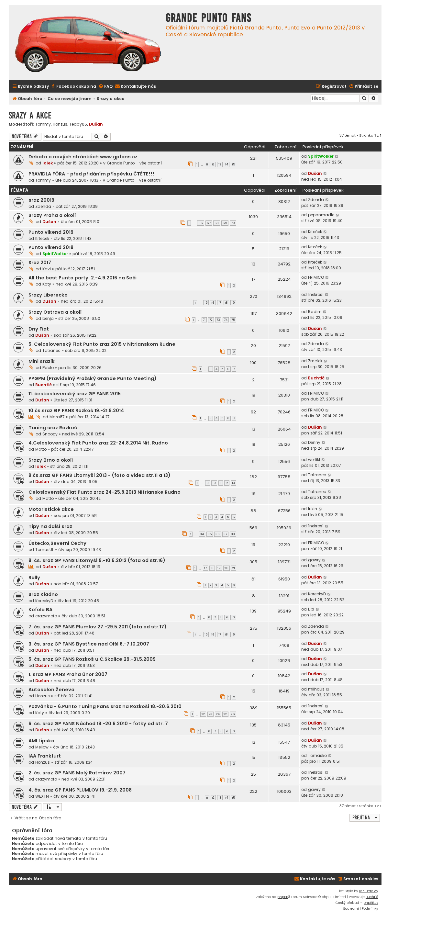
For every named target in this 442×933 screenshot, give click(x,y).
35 (210, 534)
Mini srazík (41, 361)
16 (213, 303)
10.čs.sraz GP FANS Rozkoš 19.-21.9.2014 (76, 410)
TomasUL (44, 549)
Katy (46, 284)
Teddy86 (78, 124)
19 (233, 303)
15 (233, 164)
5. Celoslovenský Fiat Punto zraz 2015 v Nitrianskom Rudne (101, 344)
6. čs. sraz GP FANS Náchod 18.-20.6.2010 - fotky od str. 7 (98, 723)
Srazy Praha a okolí (52, 215)
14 (226, 164)
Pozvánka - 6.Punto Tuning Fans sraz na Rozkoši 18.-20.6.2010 (105, 706)
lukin (312, 508)
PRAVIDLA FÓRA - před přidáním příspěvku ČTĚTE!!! (91, 174)
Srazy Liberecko (48, 295)
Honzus (60, 124)
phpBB (282, 896)
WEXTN (42, 796)
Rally (34, 577)
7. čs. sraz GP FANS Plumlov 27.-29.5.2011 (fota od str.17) (97, 627)
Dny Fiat (38, 329)
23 (210, 714)
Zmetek (315, 361)
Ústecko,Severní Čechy (57, 543)
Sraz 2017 (39, 262)
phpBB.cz (370, 902)
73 (218, 320)
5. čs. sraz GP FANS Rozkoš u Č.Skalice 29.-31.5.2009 (92, 659)
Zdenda (43, 206)
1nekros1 (316, 294)
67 (209, 223)
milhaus (316, 689)
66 (200, 223)
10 (214, 483)
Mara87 (57, 417)
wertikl (314, 459)
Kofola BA (40, 609)
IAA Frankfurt (44, 756)
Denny (314, 442)
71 (204, 320)
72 (211, 320)
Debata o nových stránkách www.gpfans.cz (83, 156)
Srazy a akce (30, 115)
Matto (41, 449)
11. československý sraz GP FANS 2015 (74, 393)
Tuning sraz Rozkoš (52, 427)
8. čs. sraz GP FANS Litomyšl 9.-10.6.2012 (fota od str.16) (96, 560)
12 (213, 164)
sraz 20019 (41, 200)
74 (225, 320)
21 (233, 568)
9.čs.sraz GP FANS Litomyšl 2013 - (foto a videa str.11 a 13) (99, 475)
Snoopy (50, 434)
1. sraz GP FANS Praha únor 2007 (67, 674)
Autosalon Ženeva (51, 689)
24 (218, 714)
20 (226, 568)
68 (217, 223)
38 (233, 534)
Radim (315, 311)
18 (226, 303)
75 (233, 320)
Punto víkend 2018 (50, 247)
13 (219, 164)
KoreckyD (44, 600)
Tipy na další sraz (50, 526)
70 (233, 223)
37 (225, 534)
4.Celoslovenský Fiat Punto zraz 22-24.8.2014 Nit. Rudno (98, 443)
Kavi (46, 269)
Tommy (43, 124)
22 (203, 714)
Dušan (96, 124)
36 (217, 534)
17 (219, 303)
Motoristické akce (51, 509)
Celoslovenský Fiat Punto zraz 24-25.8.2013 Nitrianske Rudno (104, 492)
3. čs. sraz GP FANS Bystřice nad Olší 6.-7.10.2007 (88, 644)
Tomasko (317, 755)
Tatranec (51, 350)
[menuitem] (73, 86)
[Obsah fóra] (88, 45)
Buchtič (43, 385)
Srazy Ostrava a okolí (55, 312)
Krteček (42, 238)
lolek (47, 163)
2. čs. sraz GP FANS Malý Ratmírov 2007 (77, 773)
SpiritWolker (321, 156)
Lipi (311, 609)
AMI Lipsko (41, 740)
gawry (314, 560)
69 (225, 223)
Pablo (48, 367)
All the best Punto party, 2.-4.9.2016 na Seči (82, 278)
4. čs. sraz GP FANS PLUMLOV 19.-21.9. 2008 (80, 790)
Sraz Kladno (43, 594)
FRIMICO (316, 277)
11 (207, 164)
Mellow (42, 747)
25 (225, 714)
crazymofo (46, 616)
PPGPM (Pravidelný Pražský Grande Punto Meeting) (92, 378)
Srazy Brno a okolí (50, 460)
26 (233, 714)
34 (202, 534)
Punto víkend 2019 (50, 232)
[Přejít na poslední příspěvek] (337, 156)
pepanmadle (321, 215)
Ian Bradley (368, 891)
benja (48, 318)
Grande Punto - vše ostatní (134, 163)
